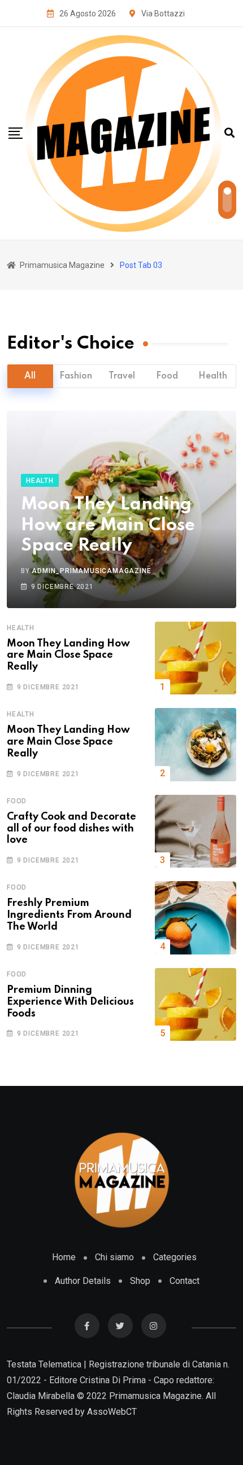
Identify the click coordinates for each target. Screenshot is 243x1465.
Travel (122, 376)
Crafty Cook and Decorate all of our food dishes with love (71, 829)
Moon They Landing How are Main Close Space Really (108, 525)
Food (167, 376)
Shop (140, 1280)
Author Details (83, 1280)
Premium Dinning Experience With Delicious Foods (70, 1002)
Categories (175, 1257)
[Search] (229, 133)
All (30, 376)
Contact (184, 1280)
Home (64, 1257)
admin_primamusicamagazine (91, 571)
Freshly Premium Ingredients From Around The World (69, 915)
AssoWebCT (112, 1411)
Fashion (75, 376)
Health (212, 376)
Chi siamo (114, 1257)
